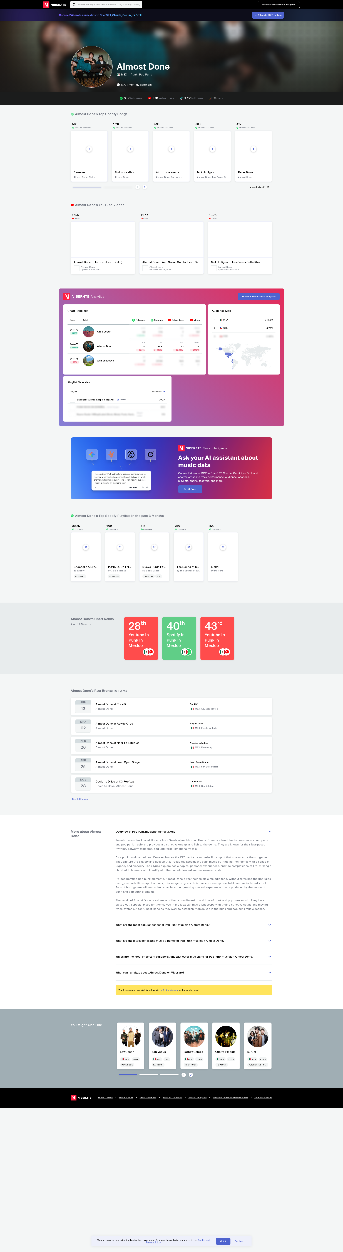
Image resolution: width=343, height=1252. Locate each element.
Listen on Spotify (258, 187)
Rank (72, 320)
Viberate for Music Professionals (230, 1097)
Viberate (54, 4)
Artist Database (148, 1097)
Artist (85, 320)
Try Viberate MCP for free (268, 15)
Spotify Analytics (197, 1097)
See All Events (80, 799)
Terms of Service (263, 1097)
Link (118, 399)
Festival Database (172, 1097)
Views (197, 320)
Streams (158, 320)
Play (89, 149)
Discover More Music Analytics (278, 4)
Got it (223, 1241)
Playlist (73, 391)
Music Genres (105, 1097)
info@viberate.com (168, 990)
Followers (140, 320)
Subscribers (177, 320)
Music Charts (126, 1097)
